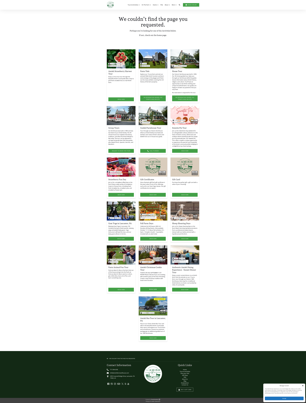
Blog (185, 381)
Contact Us (185, 385)
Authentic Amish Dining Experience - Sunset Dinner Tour (184, 270)
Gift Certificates (147, 179)
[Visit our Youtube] (128, 384)
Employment (185, 383)
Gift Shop (185, 375)
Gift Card (176, 179)
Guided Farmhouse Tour (150, 128)
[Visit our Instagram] (115, 384)
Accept (284, 398)
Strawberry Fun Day (117, 179)
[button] (303, 385)
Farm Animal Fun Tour (118, 267)
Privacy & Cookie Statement (153, 401)
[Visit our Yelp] (125, 384)
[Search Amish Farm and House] (179, 5)
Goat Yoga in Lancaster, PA (120, 223)
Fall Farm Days (146, 223)
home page (161, 35)
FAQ (161, 5)
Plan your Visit (185, 373)
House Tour (177, 71)
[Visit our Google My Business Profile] (112, 384)
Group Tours (113, 128)
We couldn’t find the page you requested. (122, 358)
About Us (185, 379)
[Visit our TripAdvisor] (118, 384)
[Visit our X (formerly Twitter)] (122, 384)
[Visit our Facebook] (108, 384)
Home (185, 369)
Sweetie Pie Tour (179, 128)
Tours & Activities (185, 371)
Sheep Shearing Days (181, 223)
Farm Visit (144, 71)
